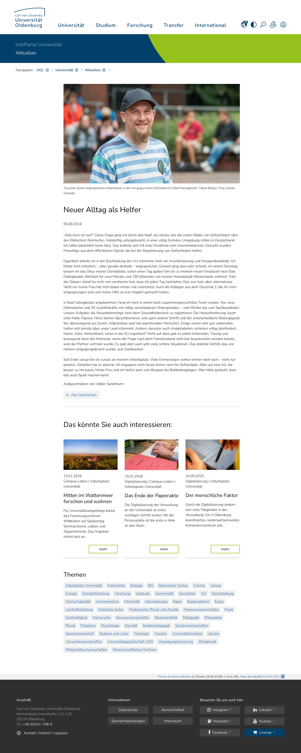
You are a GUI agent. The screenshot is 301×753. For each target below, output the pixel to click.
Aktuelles (26, 53)
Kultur (219, 601)
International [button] (210, 25)
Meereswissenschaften (201, 609)
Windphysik (207, 641)
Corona (215, 585)
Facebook (219, 732)
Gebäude (143, 593)
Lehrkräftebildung (79, 609)
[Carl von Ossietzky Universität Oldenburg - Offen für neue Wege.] (29, 17)
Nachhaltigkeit (76, 617)
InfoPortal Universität (39, 44)
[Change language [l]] (244, 26)
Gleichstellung (223, 593)
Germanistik (164, 593)
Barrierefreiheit (173, 709)
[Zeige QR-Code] (282, 676)
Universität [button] (71, 25)
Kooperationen (198, 601)
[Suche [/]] (263, 26)
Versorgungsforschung (175, 641)
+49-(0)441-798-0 (37, 724)
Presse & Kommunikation (174, 676)
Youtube (264, 721)
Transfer (160, 633)
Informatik (132, 601)
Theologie (141, 633)
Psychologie (110, 625)
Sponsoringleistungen (128, 721)
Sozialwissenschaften (191, 625)
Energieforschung (95, 593)
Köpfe (177, 601)
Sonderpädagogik (156, 625)
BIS (150, 585)
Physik (70, 625)
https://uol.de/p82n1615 (256, 676)
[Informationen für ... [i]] (273, 26)
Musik (228, 609)
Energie (71, 593)
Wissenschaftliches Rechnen (134, 649)
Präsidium (88, 625)
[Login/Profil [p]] (283, 26)
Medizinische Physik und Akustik (153, 609)
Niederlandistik (166, 617)
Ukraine (213, 633)
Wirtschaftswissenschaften (86, 649)
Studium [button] (106, 25)
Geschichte (187, 593)
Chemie (199, 585)
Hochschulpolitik (78, 601)
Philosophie (213, 617)
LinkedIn (265, 709)
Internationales (156, 601)
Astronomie (116, 585)
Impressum (173, 721)
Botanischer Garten (173, 585)
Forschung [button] (140, 25)
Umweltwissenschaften (83, 641)
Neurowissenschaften (132, 617)
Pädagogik (191, 617)
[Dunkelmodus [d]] (253, 26)
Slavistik (131, 625)
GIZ (203, 593)
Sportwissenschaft (79, 633)
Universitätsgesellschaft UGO (130, 641)
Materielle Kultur (111, 609)
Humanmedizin (107, 601)
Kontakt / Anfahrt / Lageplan (46, 733)
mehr (108, 548)
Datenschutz (128, 709)
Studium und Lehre (114, 633)
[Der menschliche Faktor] (213, 454)
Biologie (136, 585)
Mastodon (220, 721)
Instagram (220, 709)
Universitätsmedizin (187, 633)
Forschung (123, 593)
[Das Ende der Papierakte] (152, 454)
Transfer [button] (174, 25)
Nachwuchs (102, 617)
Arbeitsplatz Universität (83, 585)
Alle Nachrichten (84, 395)
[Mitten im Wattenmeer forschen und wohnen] (90, 454)
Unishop (265, 732)
